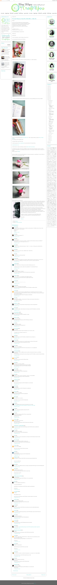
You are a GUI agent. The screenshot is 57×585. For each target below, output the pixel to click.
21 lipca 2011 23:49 (16, 295)
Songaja (15, 258)
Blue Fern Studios (53, 152)
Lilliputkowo (16, 456)
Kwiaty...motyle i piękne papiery (51, 108)
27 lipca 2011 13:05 (16, 360)
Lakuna (15, 290)
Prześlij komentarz (15, 570)
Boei (14, 558)
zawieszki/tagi (53, 225)
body (50, 153)
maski (52, 187)
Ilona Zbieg (15, 439)
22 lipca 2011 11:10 (16, 301)
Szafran (15, 307)
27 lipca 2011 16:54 (16, 366)
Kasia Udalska (16, 328)
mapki (52, 186)
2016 (48, 93)
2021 (48, 88)
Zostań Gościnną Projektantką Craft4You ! (51, 128)
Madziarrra (15, 317)
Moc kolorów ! (50, 117)
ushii (14, 403)
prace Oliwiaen (54, 204)
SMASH (50, 213)
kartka (55, 177)
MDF (55, 187)
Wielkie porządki (51, 122)
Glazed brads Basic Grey (15, 144)
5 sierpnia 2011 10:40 (17, 449)
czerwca (50, 134)
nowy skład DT (53, 193)
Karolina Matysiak (49, 177)
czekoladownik (51, 157)
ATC (54, 151)
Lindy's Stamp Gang (50, 183)
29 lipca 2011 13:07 (16, 394)
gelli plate (55, 168)
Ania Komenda (16, 350)
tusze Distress (49, 217)
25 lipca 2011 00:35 (16, 315)
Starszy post (43, 574)
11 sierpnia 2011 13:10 (17, 541)
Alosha (15, 535)
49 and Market (52, 147)
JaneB (15, 362)
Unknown (15, 419)
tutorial (52, 218)
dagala (15, 464)
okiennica (48, 195)
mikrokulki (50, 188)
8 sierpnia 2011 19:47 (17, 489)
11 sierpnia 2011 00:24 (17, 533)
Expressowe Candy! (7, 56)
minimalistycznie (49, 189)
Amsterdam (48, 150)
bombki (53, 153)
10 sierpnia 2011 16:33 (17, 518)
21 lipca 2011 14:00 (16, 256)
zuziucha (15, 520)
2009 (48, 142)
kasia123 (15, 510)
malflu (15, 249)
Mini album (53, 188)
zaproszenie (48, 225)
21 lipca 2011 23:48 (16, 288)
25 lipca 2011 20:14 (16, 333)
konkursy (55, 180)
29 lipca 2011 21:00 (16, 406)
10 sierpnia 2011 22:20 (17, 528)
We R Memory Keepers (49, 221)
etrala (15, 297)
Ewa (14, 412)
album (54, 148)
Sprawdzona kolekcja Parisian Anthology (51, 111)
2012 (48, 98)
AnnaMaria (52, 150)
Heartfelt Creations (49, 172)
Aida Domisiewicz (16, 312)
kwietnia (50, 136)
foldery (55, 167)
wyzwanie (53, 223)
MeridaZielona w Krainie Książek (19, 425)
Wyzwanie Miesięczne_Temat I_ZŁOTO (51, 126)
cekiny (48, 155)
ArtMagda (15, 263)
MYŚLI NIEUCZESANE (51, 121)
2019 (48, 90)
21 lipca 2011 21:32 (16, 278)
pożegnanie (55, 199)
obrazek (48, 194)
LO (55, 183)
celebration (51, 155)
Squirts (52, 213)
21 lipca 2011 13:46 (16, 251)
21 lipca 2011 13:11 (16, 247)
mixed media (49, 191)
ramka (49, 209)
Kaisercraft (54, 175)
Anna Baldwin (16, 491)
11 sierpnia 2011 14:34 (17, 549)
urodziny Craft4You (49, 219)
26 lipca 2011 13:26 (16, 338)
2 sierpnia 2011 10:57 (17, 433)
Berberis (15, 368)
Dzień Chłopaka (52, 163)
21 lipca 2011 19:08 (16, 273)
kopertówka (51, 181)
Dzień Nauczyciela (52, 164)
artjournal (52, 151)
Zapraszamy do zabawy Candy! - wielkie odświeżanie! (7, 50)
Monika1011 (16, 564)
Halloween (54, 171)
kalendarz (50, 176)
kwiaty (50, 183)
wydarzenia (53, 222)
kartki (48, 180)
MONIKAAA (16, 303)
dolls (54, 159)
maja (49, 135)
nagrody (48, 192)
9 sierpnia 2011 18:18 (17, 508)
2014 (48, 96)
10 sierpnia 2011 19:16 (17, 523)
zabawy (51, 224)
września (50, 101)
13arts (48, 147)
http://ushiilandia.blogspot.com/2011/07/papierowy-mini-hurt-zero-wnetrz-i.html (24, 405)
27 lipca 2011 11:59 (16, 348)
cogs (48, 157)
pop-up (52, 199)
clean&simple (54, 156)
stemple (48, 214)
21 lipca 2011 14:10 (16, 261)
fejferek (15, 396)
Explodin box (53, 166)
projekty (48, 207)
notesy (55, 192)
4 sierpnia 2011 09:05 (17, 443)
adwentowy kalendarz (49, 148)
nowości (49, 193)
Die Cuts (52, 158)
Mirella (15, 525)
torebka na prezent (53, 216)
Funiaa (15, 468)
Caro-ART (15, 357)
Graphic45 (55, 170)
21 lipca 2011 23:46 (16, 283)
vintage (55, 219)
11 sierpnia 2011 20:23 (17, 568)
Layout (54, 183)
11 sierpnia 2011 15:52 (17, 556)
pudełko (55, 208)
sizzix (53, 212)
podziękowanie (48, 199)
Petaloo (54, 198)
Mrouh (15, 244)
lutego (49, 139)
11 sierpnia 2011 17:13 (17, 562)
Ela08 (15, 451)
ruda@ (15, 269)
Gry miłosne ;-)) (51, 116)
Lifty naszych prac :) (51, 133)
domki (48, 160)
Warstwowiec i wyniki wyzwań (51, 131)
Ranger (55, 209)
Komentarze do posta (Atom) (30, 577)
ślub (53, 214)
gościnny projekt (50, 170)
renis (14, 322)
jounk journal (50, 175)
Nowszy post (14, 574)
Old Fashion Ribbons (52, 195)
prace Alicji (49, 200)
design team (48, 158)
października (50, 100)
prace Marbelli (53, 203)
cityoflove (51, 156)
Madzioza (22, 218)
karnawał (54, 176)
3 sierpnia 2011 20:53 (17, 437)
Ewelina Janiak (49, 166)
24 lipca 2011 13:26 (16, 310)
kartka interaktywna (51, 178)
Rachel (15, 514)
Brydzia (15, 226)
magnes (52, 185)
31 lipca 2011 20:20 (16, 423)
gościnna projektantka (53, 169)
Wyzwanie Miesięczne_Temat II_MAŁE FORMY (51, 119)
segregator (48, 211)
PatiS (15, 234)
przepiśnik (48, 208)
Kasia (15, 374)
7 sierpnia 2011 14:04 (17, 466)
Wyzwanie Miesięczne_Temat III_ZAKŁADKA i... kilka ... (51, 114)
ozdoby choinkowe (49, 197)
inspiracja (53, 173)
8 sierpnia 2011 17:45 (17, 479)
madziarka (15, 499)
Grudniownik (50, 171)
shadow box (51, 211)
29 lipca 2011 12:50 (16, 389)
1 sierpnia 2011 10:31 (17, 428)
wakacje (49, 220)
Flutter (52, 167)
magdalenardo (16, 379)
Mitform (54, 190)
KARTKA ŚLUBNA (7, 62)
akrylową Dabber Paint (25, 137)
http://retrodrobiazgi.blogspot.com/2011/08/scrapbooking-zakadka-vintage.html (29, 526)
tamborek (52, 215)
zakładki (54, 224)
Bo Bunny (48, 153)
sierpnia (50, 102)
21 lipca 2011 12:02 (16, 232)
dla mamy (52, 159)
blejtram (48, 152)
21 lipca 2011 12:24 (16, 236)
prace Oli (48, 204)
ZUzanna (15, 391)
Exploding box (49, 167)
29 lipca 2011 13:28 (16, 401)
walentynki (51, 220)
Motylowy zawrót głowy (51, 130)
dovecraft (53, 160)
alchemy (48, 149)
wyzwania (48, 223)
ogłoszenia (20, 222)
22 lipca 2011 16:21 (16, 305)
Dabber (55, 157)
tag (55, 214)
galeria (52, 168)
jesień (48, 175)
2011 (48, 99)
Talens (49, 215)
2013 (48, 97)
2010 (48, 141)
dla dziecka (48, 159)
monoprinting (54, 191)
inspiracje (17, 222)
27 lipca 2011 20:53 (16, 377)
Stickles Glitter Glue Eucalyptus (30, 146)
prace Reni (50, 205)
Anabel (15, 504)
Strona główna (29, 574)
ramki (52, 209)
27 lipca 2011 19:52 (16, 372)
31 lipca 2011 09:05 (16, 417)
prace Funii (52, 201)
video (52, 219)
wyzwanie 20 (48, 224)
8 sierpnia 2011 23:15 (17, 497)
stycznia (50, 140)
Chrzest (53, 155)
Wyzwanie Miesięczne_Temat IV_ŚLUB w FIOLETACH (51, 106)
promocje (53, 207)
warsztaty (54, 220)
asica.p (15, 345)
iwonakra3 (15, 275)
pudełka (52, 208)
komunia (52, 180)
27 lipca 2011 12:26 (16, 355)
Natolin (15, 551)
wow (47, 222)
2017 (48, 92)
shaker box (50, 212)
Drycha (15, 543)
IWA (14, 253)
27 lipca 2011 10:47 (16, 343)
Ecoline (50, 165)
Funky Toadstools (49, 168)
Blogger (35, 583)
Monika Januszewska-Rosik (18, 475)
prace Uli (54, 205)
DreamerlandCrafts (49, 161)
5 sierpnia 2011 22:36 (17, 462)
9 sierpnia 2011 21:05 (17, 512)
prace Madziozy (49, 202)
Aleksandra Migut (52, 149)
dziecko (51, 162)
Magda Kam (50, 184)
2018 (48, 91)
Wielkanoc (54, 221)
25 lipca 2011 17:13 (16, 326)
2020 (48, 89)
